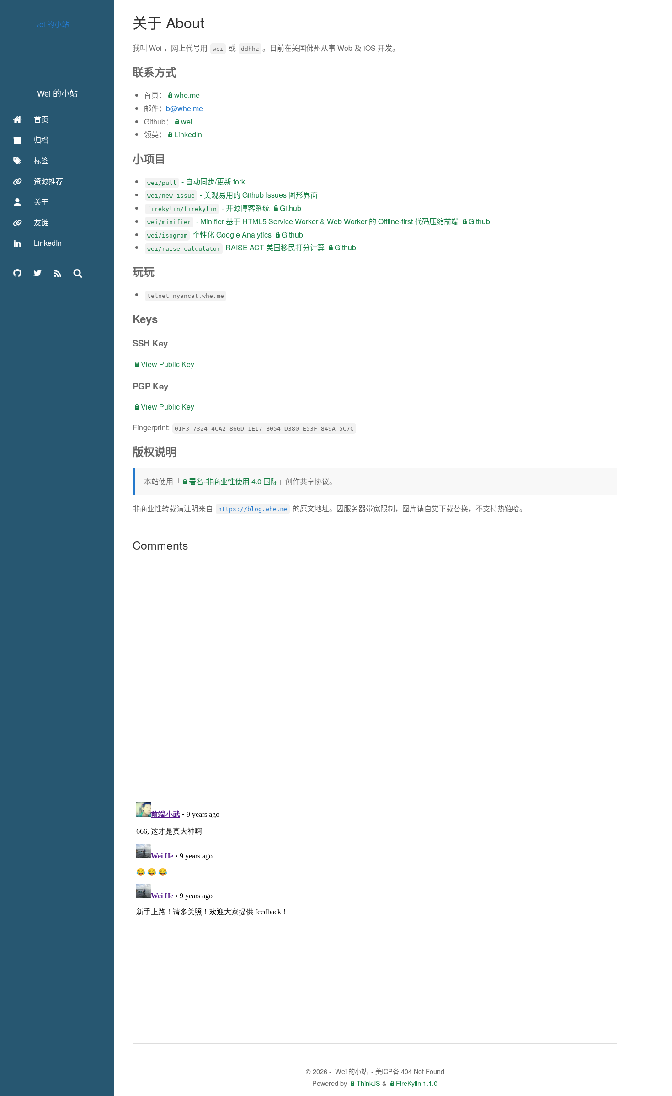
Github (290, 208)
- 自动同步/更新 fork (196, 181)
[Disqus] (375, 676)
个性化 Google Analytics (209, 234)
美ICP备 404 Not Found (409, 1071)
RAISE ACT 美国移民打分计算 (236, 247)
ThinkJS (368, 1083)
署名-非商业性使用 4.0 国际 (233, 481)
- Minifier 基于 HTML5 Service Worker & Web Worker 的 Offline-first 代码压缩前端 (303, 221)
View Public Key (167, 364)
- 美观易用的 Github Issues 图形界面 (232, 194)
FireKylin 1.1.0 (416, 1083)
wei (186, 121)
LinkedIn (188, 134)
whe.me (187, 95)
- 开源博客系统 (208, 208)
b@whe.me (184, 108)
